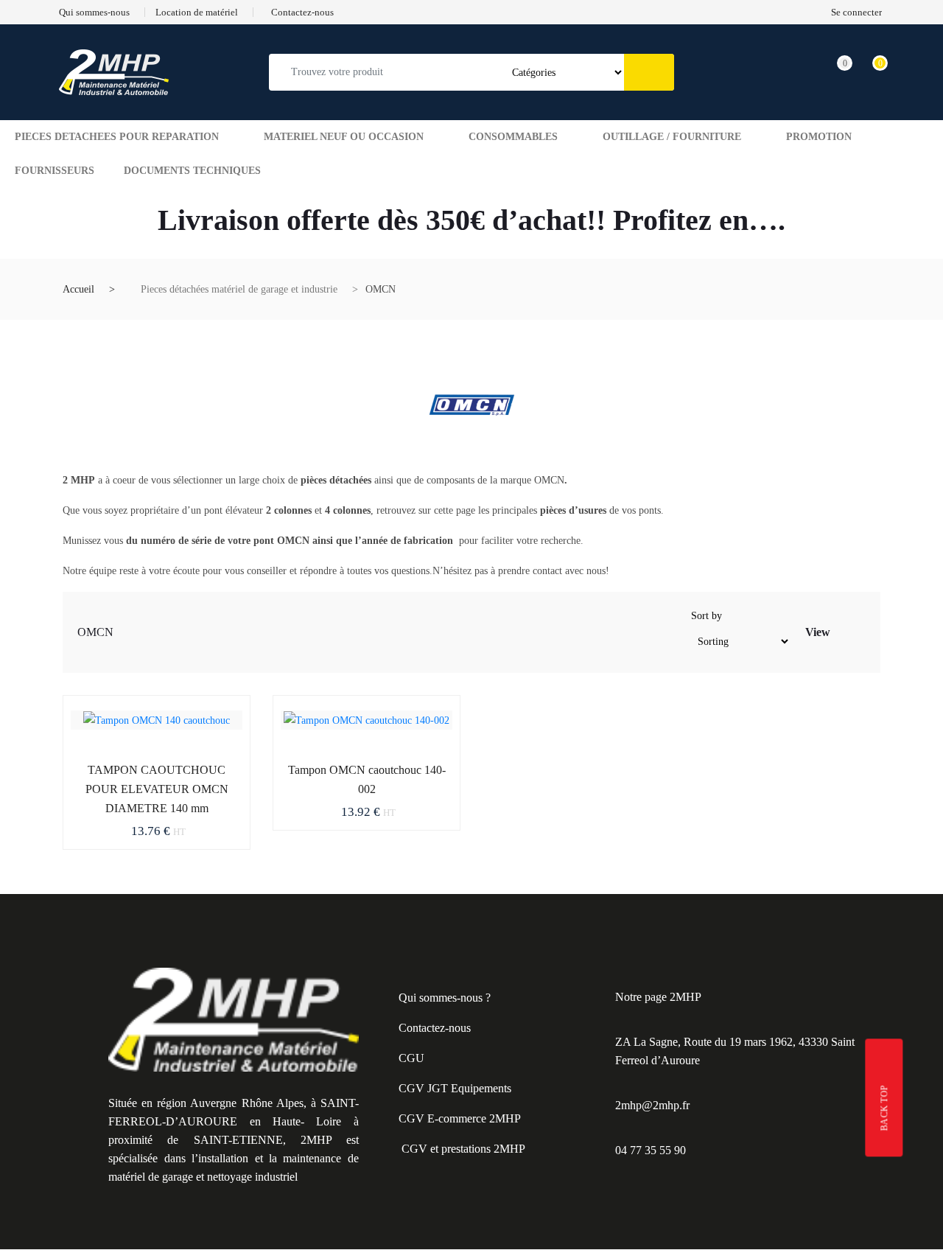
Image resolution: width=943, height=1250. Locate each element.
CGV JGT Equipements (455, 1088)
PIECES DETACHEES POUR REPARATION (117, 136)
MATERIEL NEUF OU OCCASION (344, 136)
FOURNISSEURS (54, 170)
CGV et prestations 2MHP (463, 1148)
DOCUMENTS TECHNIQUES (192, 170)
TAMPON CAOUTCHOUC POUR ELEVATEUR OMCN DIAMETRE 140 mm (156, 789)
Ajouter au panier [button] (124, 767)
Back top (885, 1108)
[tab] (843, 635)
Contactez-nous (435, 1028)
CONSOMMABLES (513, 136)
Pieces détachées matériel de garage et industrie (239, 289)
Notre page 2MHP (658, 997)
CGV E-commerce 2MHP (460, 1118)
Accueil (78, 289)
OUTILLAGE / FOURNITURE (672, 136)
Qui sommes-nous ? (445, 997)
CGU (411, 1058)
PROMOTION (819, 136)
